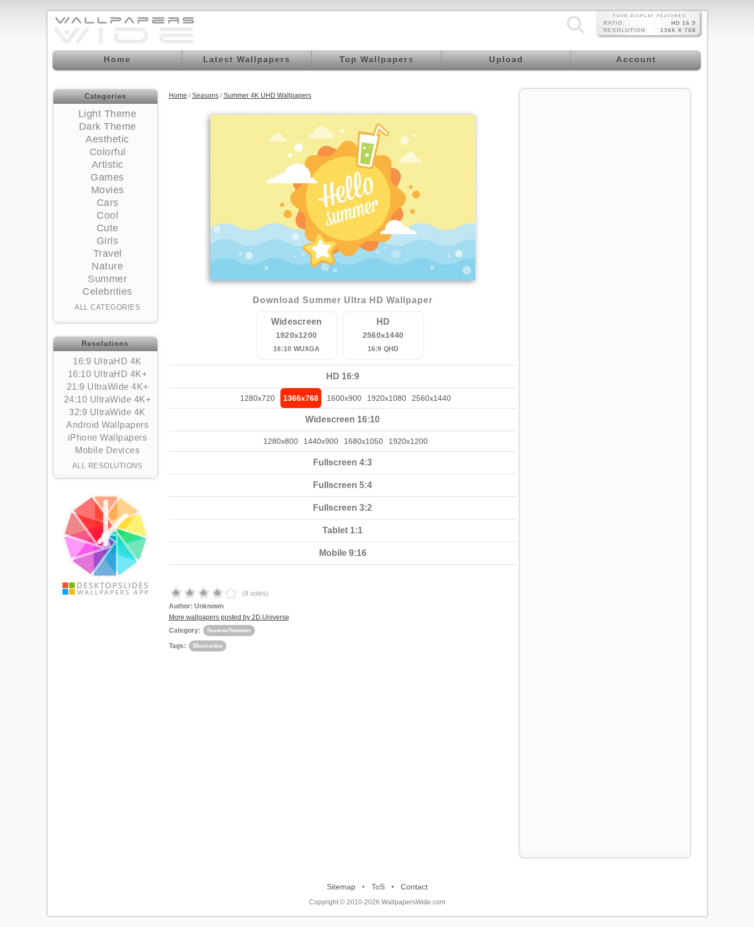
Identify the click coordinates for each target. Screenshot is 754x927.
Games (107, 177)
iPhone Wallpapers (107, 437)
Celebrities (107, 291)
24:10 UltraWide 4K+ (107, 399)
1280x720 (257, 398)
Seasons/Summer (229, 630)
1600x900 (344, 398)
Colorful (107, 151)
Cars (108, 202)
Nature (107, 266)
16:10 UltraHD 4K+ (107, 374)
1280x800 (280, 441)
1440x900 (321, 441)
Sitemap (341, 886)
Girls (108, 240)
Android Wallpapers (107, 425)
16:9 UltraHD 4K (107, 361)
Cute (108, 228)
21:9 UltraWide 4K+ (107, 386)
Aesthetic (107, 139)
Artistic (108, 164)
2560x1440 (431, 398)
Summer (107, 278)
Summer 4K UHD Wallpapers (267, 95)
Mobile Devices (107, 450)
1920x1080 (386, 398)
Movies (107, 189)
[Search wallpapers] (576, 34)
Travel (107, 253)
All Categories (107, 307)
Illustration (207, 645)
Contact (414, 886)
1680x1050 (363, 441)
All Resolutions (107, 466)
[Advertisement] (605, 260)
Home (178, 95)
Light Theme (107, 113)
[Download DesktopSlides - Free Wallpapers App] (105, 544)
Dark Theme (107, 126)
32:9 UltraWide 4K (107, 412)
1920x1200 (408, 441)
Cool (107, 215)
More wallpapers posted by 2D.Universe (229, 617)
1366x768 (300, 398)
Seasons (205, 95)
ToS (378, 886)
